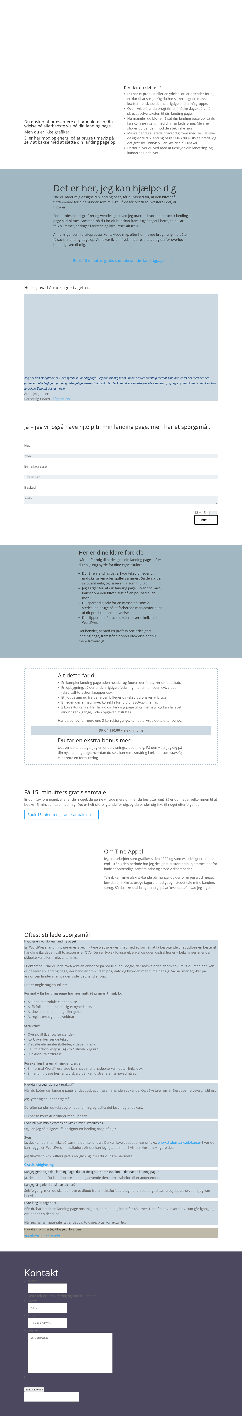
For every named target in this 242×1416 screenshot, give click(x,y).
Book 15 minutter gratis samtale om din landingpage (118, 260)
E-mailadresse (35, 466)
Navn (28, 445)
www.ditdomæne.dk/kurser (179, 1142)
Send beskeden (34, 1389)
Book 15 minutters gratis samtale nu (59, 814)
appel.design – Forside (42, 1235)
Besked (30, 487)
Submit (203, 519)
